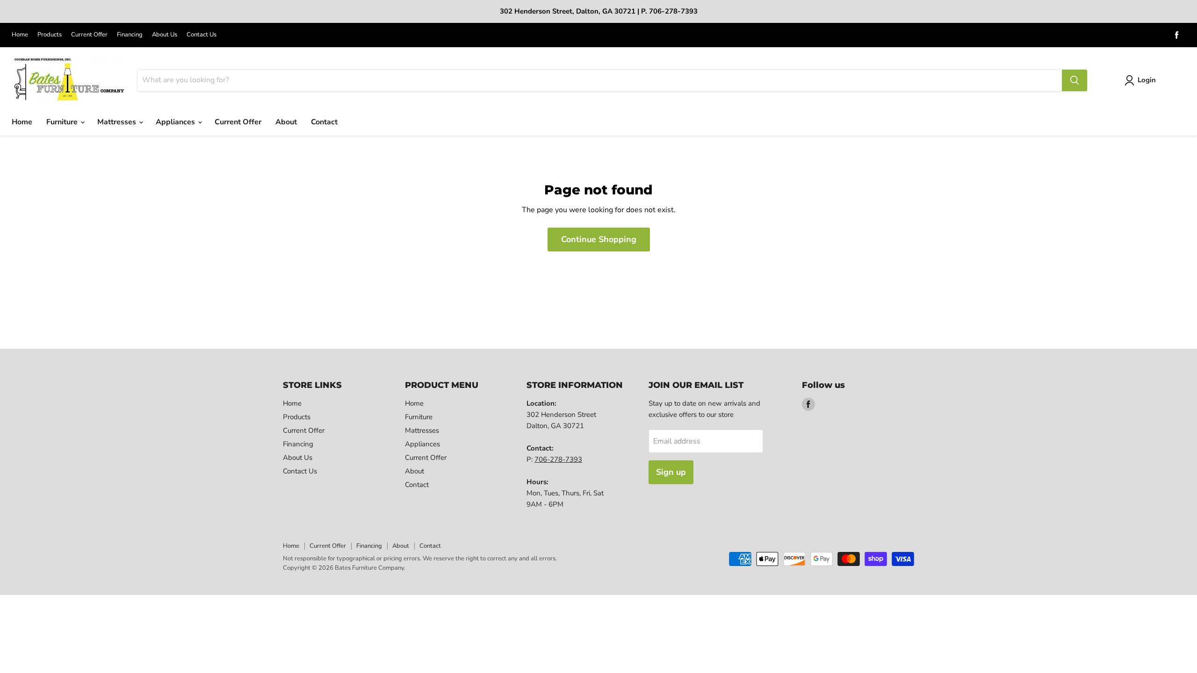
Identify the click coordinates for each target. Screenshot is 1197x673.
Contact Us (201, 34)
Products (49, 34)
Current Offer (89, 34)
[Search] (1074, 80)
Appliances (176, 122)
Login (1147, 80)
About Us (164, 34)
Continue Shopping (598, 239)
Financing (130, 34)
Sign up (671, 472)
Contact (324, 122)
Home (20, 34)
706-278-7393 (558, 459)
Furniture (62, 122)
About (286, 122)
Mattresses (117, 122)
